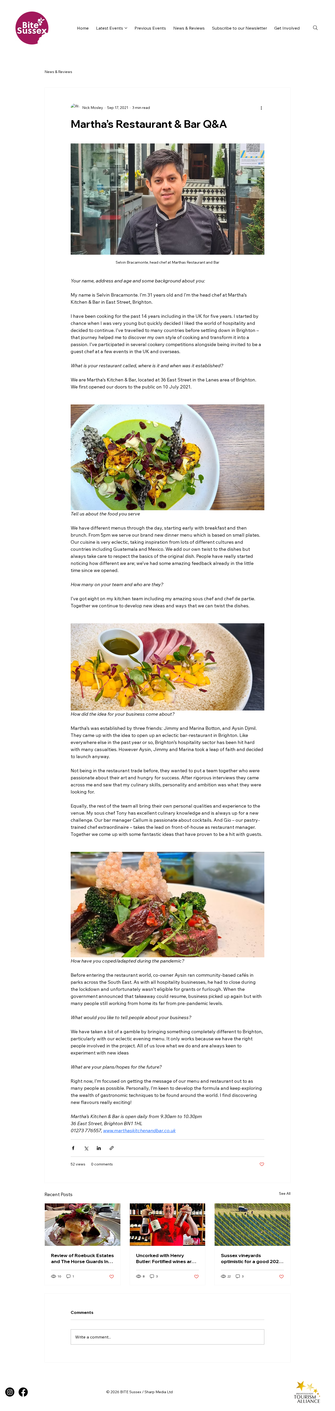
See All (285, 1193)
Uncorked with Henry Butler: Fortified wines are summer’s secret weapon (165, 1258)
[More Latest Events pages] (126, 28)
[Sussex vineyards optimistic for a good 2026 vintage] (252, 1224)
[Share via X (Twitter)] (85, 1148)
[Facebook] (23, 1392)
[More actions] (261, 107)
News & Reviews (58, 71)
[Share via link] (111, 1148)
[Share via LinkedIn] (98, 1148)
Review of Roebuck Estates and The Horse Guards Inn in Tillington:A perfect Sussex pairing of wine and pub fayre (82, 1258)
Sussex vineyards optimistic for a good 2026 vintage (251, 1258)
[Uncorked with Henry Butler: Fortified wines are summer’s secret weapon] (167, 1224)
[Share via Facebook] (73, 1148)
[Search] (315, 27)
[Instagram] (9, 1392)
